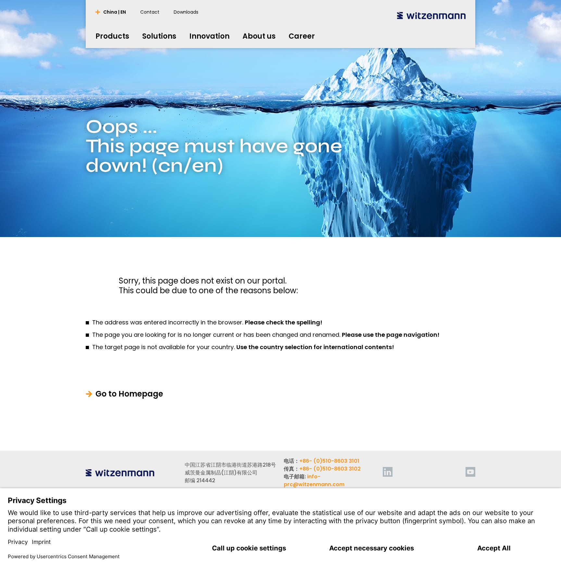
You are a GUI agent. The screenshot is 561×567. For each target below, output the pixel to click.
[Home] (431, 15)
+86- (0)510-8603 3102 (330, 468)
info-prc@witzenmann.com (314, 480)
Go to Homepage (129, 394)
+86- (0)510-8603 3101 (329, 461)
